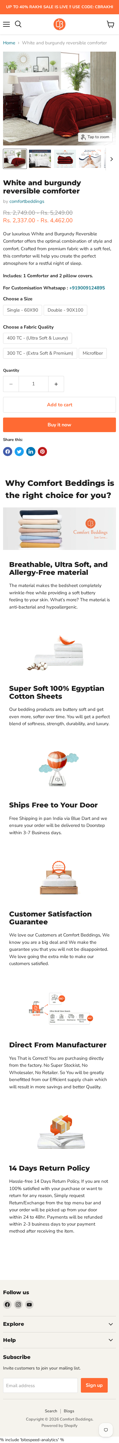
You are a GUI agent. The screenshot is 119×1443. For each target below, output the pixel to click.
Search (51, 1411)
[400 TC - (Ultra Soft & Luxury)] (38, 345)
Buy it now (59, 424)
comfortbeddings (26, 201)
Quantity (11, 370)
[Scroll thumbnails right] (110, 159)
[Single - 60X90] (23, 317)
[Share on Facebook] (7, 451)
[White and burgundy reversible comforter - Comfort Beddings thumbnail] (15, 159)
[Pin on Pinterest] (42, 451)
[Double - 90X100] (66, 317)
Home (9, 43)
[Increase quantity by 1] (56, 384)
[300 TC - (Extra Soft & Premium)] (41, 360)
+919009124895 (87, 288)
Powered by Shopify (59, 1425)
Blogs (69, 1411)
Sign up (94, 1385)
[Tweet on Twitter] (19, 451)
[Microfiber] (93, 360)
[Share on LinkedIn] (30, 451)
